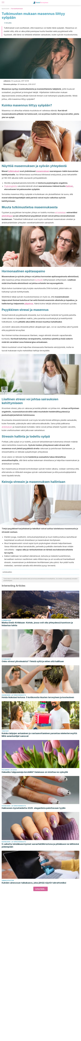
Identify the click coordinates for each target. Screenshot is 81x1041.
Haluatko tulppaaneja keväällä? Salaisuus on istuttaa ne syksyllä (35, 772)
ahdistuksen (7, 427)
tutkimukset (13, 171)
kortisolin (39, 280)
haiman (69, 186)
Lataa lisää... (40, 889)
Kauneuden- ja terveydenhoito (14, 695)
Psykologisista (10, 186)
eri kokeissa (60, 212)
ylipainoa (28, 303)
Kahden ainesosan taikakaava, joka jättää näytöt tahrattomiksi (34, 883)
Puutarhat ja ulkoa (9, 770)
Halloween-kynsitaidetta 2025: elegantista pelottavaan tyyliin (33, 808)
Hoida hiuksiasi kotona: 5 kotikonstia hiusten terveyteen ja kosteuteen (38, 697)
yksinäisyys (7, 216)
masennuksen (42, 171)
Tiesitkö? (5, 731)
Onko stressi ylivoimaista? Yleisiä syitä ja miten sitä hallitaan (33, 661)
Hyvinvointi (5, 8)
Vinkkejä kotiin (8, 880)
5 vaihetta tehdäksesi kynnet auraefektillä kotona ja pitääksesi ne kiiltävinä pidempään (40, 845)
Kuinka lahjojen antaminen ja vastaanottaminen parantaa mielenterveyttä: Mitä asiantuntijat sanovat (40, 734)
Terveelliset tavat (17, 8)
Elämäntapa (6, 620)
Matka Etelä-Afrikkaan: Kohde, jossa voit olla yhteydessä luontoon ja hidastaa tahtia (37, 624)
